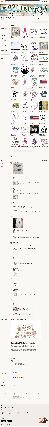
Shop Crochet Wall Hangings (16, 395)
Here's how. (30, 373)
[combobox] (21, 1)
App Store (3, 421)
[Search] (39, 1)
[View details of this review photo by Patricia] (18, 168)
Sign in (42, 1)
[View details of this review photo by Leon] (18, 223)
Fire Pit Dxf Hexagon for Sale (16, 393)
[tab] (5, 25)
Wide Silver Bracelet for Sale (40, 393)
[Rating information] (4, 19)
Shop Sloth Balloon (27, 393)
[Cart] (47, 1)
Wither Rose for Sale (3, 393)
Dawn (13, 268)
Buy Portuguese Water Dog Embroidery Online (18, 397)
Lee (13, 188)
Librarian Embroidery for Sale (16, 396)
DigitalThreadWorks (17, 177)
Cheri (13, 242)
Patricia (14, 162)
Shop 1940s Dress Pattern (16, 394)
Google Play (9, 421)
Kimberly (14, 289)
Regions (47, 424)
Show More (24, 400)
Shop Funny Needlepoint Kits (16, 398)
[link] (12, 151)
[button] (40, 18)
